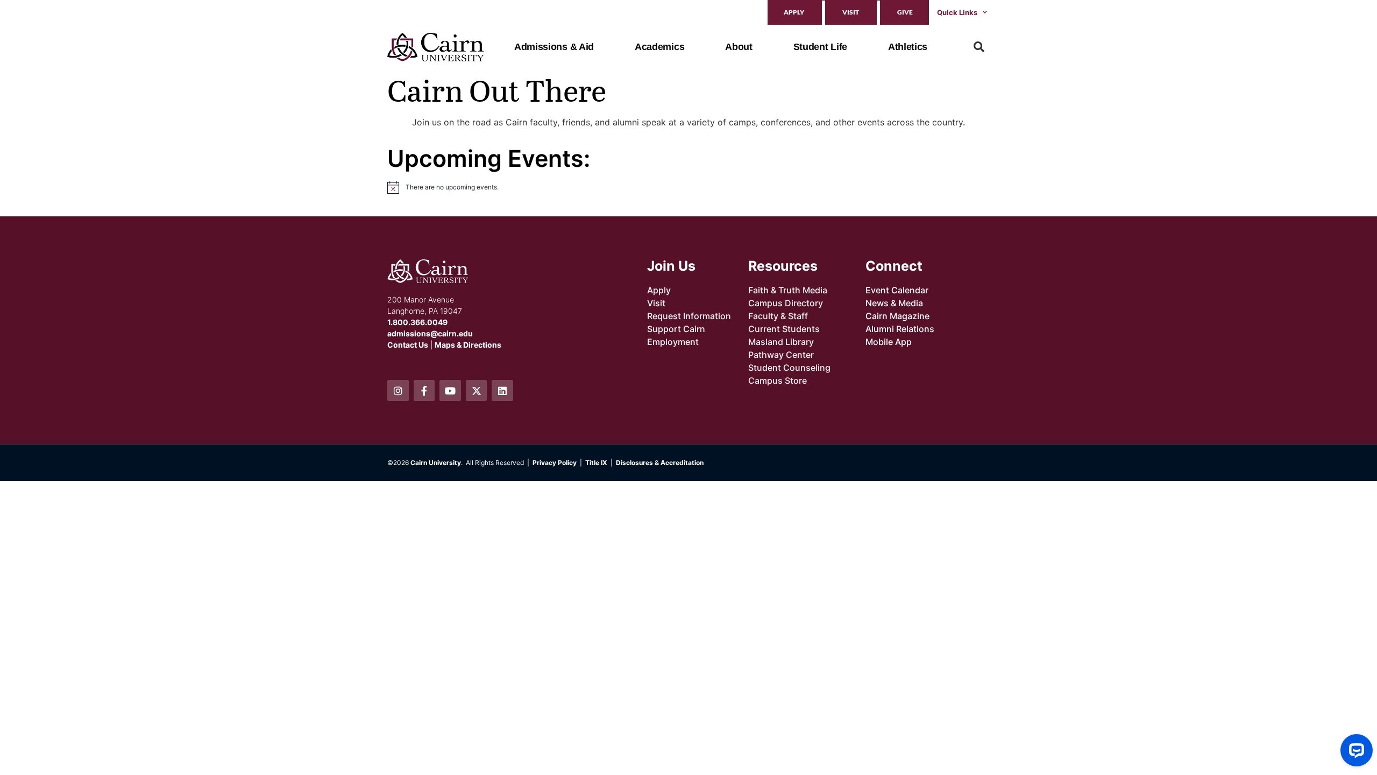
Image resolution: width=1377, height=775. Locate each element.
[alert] (535, 187)
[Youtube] (450, 390)
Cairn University (435, 463)
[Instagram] (398, 390)
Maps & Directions (468, 344)
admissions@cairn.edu (430, 333)
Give (905, 12)
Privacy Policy (555, 463)
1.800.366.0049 (417, 322)
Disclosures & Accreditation (660, 463)
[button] (979, 47)
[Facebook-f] (424, 390)
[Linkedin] (502, 390)
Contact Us (407, 344)
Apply (794, 12)
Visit (850, 12)
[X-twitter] (476, 390)
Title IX (596, 463)
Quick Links (957, 12)
